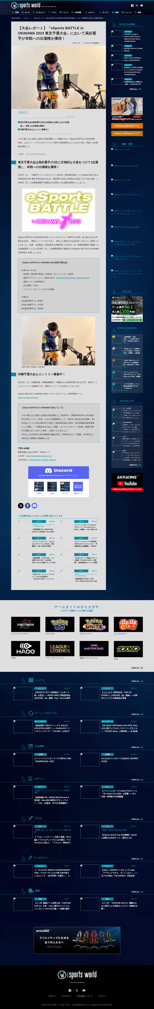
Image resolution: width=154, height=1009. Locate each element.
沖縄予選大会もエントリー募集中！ (34, 129)
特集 (17, 12)
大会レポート (23, 112)
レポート (91, 12)
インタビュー (40, 12)
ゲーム (65, 12)
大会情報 (77, 12)
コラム (53, 12)
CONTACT (66, 996)
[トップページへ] (77, 977)
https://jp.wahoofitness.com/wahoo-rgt (73, 278)
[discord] (84, 990)
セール (27, 12)
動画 (117, 12)
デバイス (105, 12)
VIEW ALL (133, 89)
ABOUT (52, 996)
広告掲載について (85, 996)
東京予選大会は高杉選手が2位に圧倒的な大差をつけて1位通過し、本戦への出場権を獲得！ (44, 124)
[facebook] (70, 990)
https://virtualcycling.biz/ (28, 398)
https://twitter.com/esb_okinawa (42, 460)
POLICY (102, 996)
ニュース (128, 12)
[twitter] (77, 990)
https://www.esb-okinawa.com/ (39, 456)
